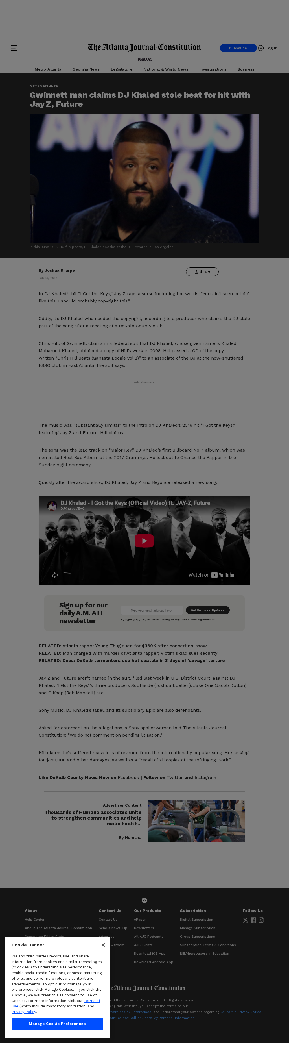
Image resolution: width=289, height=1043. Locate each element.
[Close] (103, 945)
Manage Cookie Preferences (57, 1024)
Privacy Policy (24, 1012)
